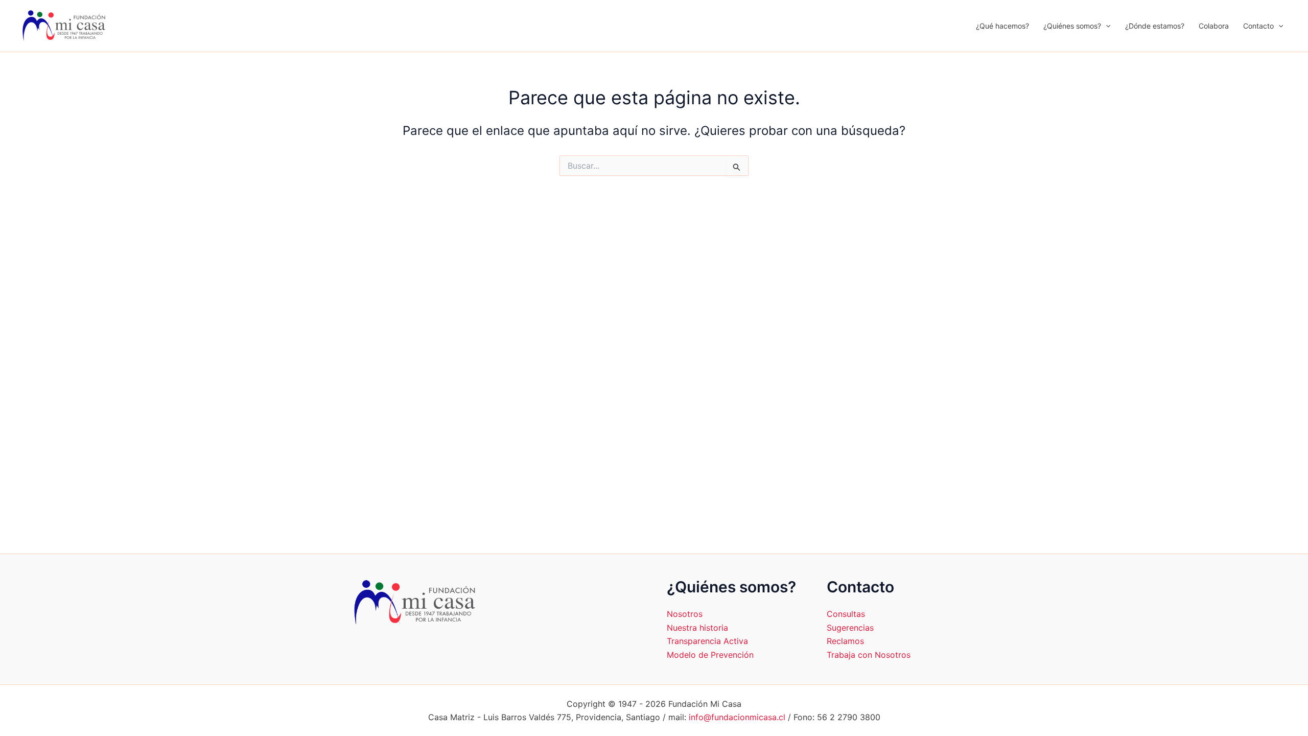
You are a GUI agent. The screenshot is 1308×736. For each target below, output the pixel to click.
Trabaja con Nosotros (868, 655)
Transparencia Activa (707, 641)
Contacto (1258, 25)
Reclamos (845, 641)
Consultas (846, 614)
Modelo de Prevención (710, 655)
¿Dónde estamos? (1154, 25)
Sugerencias (850, 628)
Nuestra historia (697, 628)
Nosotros (685, 614)
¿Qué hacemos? (1002, 25)
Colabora (1214, 25)
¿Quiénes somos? (1072, 25)
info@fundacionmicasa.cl (737, 717)
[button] (1105, 26)
